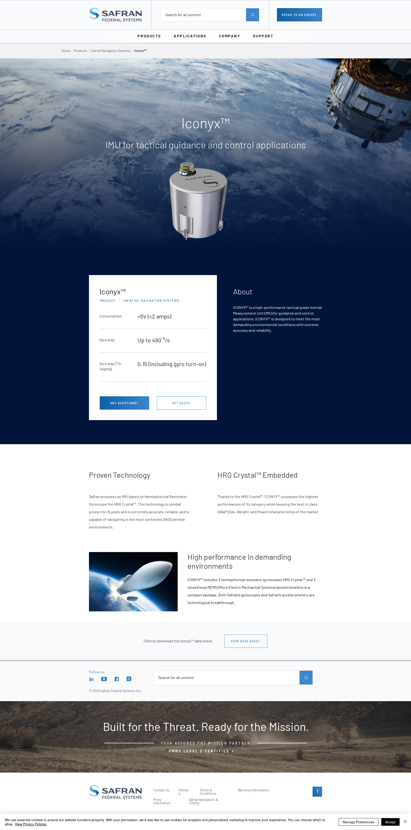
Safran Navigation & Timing (203, 801)
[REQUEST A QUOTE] (317, 792)
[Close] (405, 822)
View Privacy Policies (30, 824)
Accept (390, 822)
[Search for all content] (252, 14)
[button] (149, 36)
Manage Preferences (358, 822)
